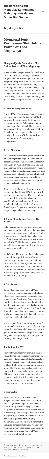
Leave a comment (21, 450)
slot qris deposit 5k (26, 447)
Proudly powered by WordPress (15, 456)
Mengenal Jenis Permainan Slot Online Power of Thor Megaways (22, 45)
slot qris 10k (15, 447)
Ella (22, 445)
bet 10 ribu (31, 445)
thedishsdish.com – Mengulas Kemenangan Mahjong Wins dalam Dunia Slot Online (20, 11)
